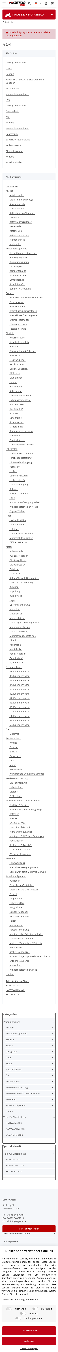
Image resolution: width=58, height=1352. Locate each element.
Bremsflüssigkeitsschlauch (23, 310)
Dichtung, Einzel (18, 560)
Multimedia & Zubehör (21, 938)
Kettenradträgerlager (21, 221)
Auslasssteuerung (19, 555)
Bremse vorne (17, 302)
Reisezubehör (17, 947)
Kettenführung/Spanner (22, 213)
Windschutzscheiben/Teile (23, 969)
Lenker (13, 471)
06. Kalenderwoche (19, 693)
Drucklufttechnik (18, 782)
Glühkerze (15, 373)
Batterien (14, 813)
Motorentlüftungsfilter (21, 537)
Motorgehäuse (17, 618)
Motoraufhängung (19, 484)
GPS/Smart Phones (19, 916)
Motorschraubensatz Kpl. (23, 635)
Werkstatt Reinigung (20, 854)
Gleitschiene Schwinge (21, 199)
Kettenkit (14, 217)
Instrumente (16, 386)
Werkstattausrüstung (17, 778)
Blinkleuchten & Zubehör (22, 351)
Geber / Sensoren (19, 368)
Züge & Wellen (17, 511)
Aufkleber (15, 880)
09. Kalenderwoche (19, 707)
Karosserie (15, 466)
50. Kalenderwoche (19, 724)
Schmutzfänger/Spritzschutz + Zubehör (30, 956)
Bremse (10, 293)
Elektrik (9, 333)
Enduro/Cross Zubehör (21, 453)
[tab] (29, 14)
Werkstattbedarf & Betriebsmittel (27, 773)
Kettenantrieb (17, 208)
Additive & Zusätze (19, 805)
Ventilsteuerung (18, 653)
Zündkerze (15, 435)
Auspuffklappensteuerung (23, 253)
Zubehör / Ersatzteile (20, 288)
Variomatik (15, 244)
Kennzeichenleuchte (20, 395)
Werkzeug (11, 858)
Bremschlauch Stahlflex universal (27, 297)
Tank (12, 497)
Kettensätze (16, 230)
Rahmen (14, 489)
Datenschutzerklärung (13, 1299)
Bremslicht (15, 355)
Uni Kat (9, 974)
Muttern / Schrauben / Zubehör (26, 943)
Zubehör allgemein (16, 876)
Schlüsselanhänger (19, 951)
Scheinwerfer (16, 422)
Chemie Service (18, 822)
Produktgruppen (11, 1021)
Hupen (13, 382)
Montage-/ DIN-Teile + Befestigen (27, 836)
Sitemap (10, 122)
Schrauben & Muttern (21, 849)
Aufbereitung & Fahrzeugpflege (26, 809)
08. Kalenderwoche (19, 702)
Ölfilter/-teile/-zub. (19, 542)
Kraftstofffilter (17, 524)
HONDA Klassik (13, 985)
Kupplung (15, 591)
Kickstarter (15, 573)
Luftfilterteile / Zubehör (22, 533)
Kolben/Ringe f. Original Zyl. (24, 578)
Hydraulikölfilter (18, 520)
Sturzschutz (16, 965)
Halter (13, 920)
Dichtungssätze (18, 564)
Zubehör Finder (14, 162)
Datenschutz (12, 111)
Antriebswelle (17, 195)
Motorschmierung (19, 631)
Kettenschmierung (19, 235)
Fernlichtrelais (17, 364)
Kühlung (14, 586)
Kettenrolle (15, 226)
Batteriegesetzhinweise (18, 139)
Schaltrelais (16, 417)
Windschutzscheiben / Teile (24, 506)
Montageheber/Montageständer (26, 934)
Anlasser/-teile (17, 337)
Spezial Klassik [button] (12, 1146)
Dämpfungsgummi (19, 261)
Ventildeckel (16, 649)
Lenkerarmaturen (19, 475)
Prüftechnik (15, 796)
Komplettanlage (18, 270)
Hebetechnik (16, 787)
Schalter (14, 413)
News (9, 68)
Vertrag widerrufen (16, 62)
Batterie (14, 346)
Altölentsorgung (14, 151)
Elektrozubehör (17, 359)
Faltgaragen (16, 898)
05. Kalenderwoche (19, 689)
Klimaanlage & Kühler (21, 831)
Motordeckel (16, 613)
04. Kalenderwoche (19, 684)
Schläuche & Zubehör (21, 845)
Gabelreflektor (17, 902)
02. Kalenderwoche (19, 675)
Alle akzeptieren (29, 1330)
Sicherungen (16, 426)
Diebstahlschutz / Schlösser (24, 889)
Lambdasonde (17, 279)
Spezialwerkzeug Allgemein (24, 867)
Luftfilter (14, 529)
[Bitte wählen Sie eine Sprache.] (37, 3)
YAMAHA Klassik (14, 994)
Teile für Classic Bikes (14, 1117)
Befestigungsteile (19, 257)
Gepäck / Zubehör (19, 911)
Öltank (13, 640)
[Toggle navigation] (4, 2)
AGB (8, 116)
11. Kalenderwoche (19, 716)
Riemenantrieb (17, 239)
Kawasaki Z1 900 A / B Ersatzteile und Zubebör (25, 81)
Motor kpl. (15, 609)
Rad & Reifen (16, 769)
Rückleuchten (17, 404)
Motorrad (14, 733)
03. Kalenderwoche (19, 680)
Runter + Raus (13, 738)
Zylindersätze (17, 662)
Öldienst (14, 791)
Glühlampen (16, 377)
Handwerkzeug (17, 862)
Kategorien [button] (10, 1014)
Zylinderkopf (16, 658)
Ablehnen (29, 1341)
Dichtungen (16, 266)
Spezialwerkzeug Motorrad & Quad (28, 871)
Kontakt (10, 73)
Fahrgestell (11, 448)
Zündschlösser (17, 440)
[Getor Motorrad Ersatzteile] (17, 3)
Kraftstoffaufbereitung (21, 582)
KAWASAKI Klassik (15, 990)
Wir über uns (12, 88)
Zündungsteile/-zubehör (22, 444)
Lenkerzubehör (17, 480)
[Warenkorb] (52, 3)
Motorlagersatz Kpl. (20, 626)
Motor (9, 546)
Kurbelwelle (16, 595)
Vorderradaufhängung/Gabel (25, 502)
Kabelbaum (15, 391)
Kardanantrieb (17, 204)
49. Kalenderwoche (19, 720)
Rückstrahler (16, 408)
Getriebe (14, 569)
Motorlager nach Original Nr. (25, 622)
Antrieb (10, 190)
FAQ (8, 99)
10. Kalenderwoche (19, 711)
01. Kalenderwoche (19, 671)
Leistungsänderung (20, 604)
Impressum (12, 133)
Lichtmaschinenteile (20, 399)
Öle (7, 729)
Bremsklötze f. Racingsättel (24, 315)
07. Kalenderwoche (19, 698)
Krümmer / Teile (18, 275)
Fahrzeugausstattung (21, 457)
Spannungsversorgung (21, 431)
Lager (12, 600)
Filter (8, 515)
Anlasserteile (16, 551)
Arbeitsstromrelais (19, 342)
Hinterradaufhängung (21, 462)
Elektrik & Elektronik (20, 827)
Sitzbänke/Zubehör (19, 960)
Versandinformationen (17, 94)
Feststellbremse (18, 328)
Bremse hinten (17, 306)
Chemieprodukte (18, 324)
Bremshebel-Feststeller (22, 885)
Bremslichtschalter (19, 319)
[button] (29, 3)
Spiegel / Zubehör (19, 493)
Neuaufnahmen (14, 667)
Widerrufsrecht (14, 145)
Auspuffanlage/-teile (16, 248)
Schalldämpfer (17, 284)
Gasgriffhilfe (16, 907)
